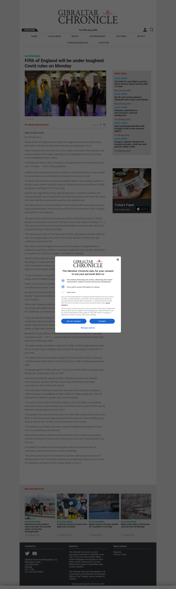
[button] (88, 292)
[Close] (117, 259)
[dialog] (88, 294)
